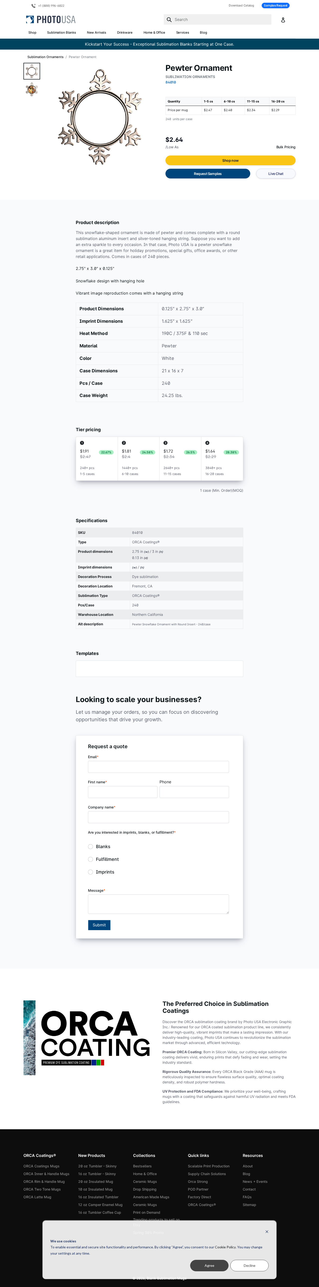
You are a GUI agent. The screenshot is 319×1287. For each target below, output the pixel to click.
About (248, 1166)
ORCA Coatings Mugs (41, 1166)
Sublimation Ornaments (45, 57)
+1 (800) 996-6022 (50, 5)
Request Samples (208, 173)
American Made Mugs (151, 1197)
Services (182, 32)
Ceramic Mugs (145, 1181)
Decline (249, 1265)
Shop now (230, 160)
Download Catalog (241, 5)
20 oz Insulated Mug (95, 1181)
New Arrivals (96, 32)
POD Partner (198, 1189)
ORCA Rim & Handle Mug (44, 1181)
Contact (249, 1189)
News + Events (255, 1181)
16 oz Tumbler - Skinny (97, 1174)
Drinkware (125, 32)
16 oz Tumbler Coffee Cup (99, 1212)
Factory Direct (199, 1197)
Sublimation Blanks (61, 32)
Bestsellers (142, 1166)
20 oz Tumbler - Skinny (97, 1166)
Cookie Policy (225, 1247)
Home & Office (154, 32)
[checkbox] (158, 859)
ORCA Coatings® (202, 1205)
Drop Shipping (145, 1189)
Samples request (275, 5)
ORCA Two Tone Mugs (42, 1189)
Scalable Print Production (209, 1166)
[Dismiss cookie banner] (267, 1231)
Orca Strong (198, 1181)
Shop (32, 32)
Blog (203, 32)
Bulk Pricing (286, 147)
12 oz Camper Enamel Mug (100, 1205)
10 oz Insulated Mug (95, 1189)
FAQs (247, 1197)
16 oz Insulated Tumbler (98, 1197)
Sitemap (249, 1205)
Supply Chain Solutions (207, 1174)
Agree (209, 1265)
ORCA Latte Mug (37, 1197)
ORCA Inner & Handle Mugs (46, 1174)
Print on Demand (146, 1212)
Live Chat (275, 173)
